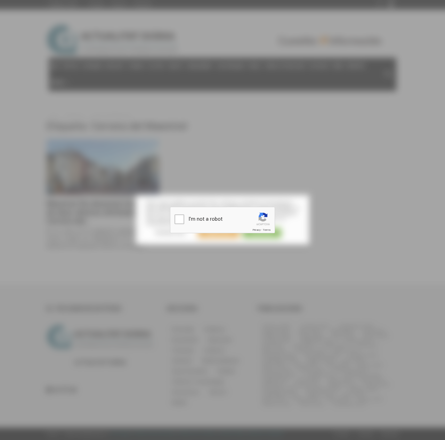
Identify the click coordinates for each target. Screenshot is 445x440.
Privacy (256, 229)
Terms (266, 229)
